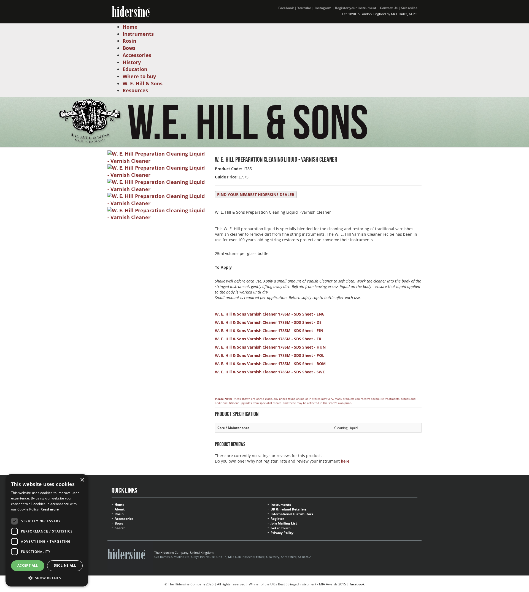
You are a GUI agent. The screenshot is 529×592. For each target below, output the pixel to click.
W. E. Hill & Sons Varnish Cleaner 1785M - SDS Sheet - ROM (270, 363)
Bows (119, 523)
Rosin (119, 514)
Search (120, 528)
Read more (50, 509)
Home (119, 505)
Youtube (304, 8)
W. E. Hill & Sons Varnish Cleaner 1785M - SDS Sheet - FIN (269, 330)
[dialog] (47, 530)
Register (277, 519)
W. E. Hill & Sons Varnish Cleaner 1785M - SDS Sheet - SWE (270, 371)
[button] (47, 578)
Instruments (281, 505)
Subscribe (409, 8)
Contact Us (389, 8)
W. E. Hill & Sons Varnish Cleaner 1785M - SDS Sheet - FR (268, 338)
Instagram (323, 8)
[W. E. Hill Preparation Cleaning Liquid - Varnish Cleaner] (157, 157)
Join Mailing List (284, 523)
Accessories (124, 519)
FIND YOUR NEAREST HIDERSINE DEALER (255, 194)
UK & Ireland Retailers (289, 509)
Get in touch (281, 528)
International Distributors (292, 514)
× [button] (82, 480)
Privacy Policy (282, 533)
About (120, 509)
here (345, 461)
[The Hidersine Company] (132, 11)
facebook (357, 584)
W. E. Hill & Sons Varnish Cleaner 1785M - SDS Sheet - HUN (270, 347)
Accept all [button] (27, 565)
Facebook (286, 8)
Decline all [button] (65, 565)
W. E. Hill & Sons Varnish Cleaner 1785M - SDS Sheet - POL (269, 355)
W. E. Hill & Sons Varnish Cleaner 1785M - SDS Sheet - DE (268, 322)
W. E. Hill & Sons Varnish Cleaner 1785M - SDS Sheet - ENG (270, 314)
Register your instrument (355, 8)
